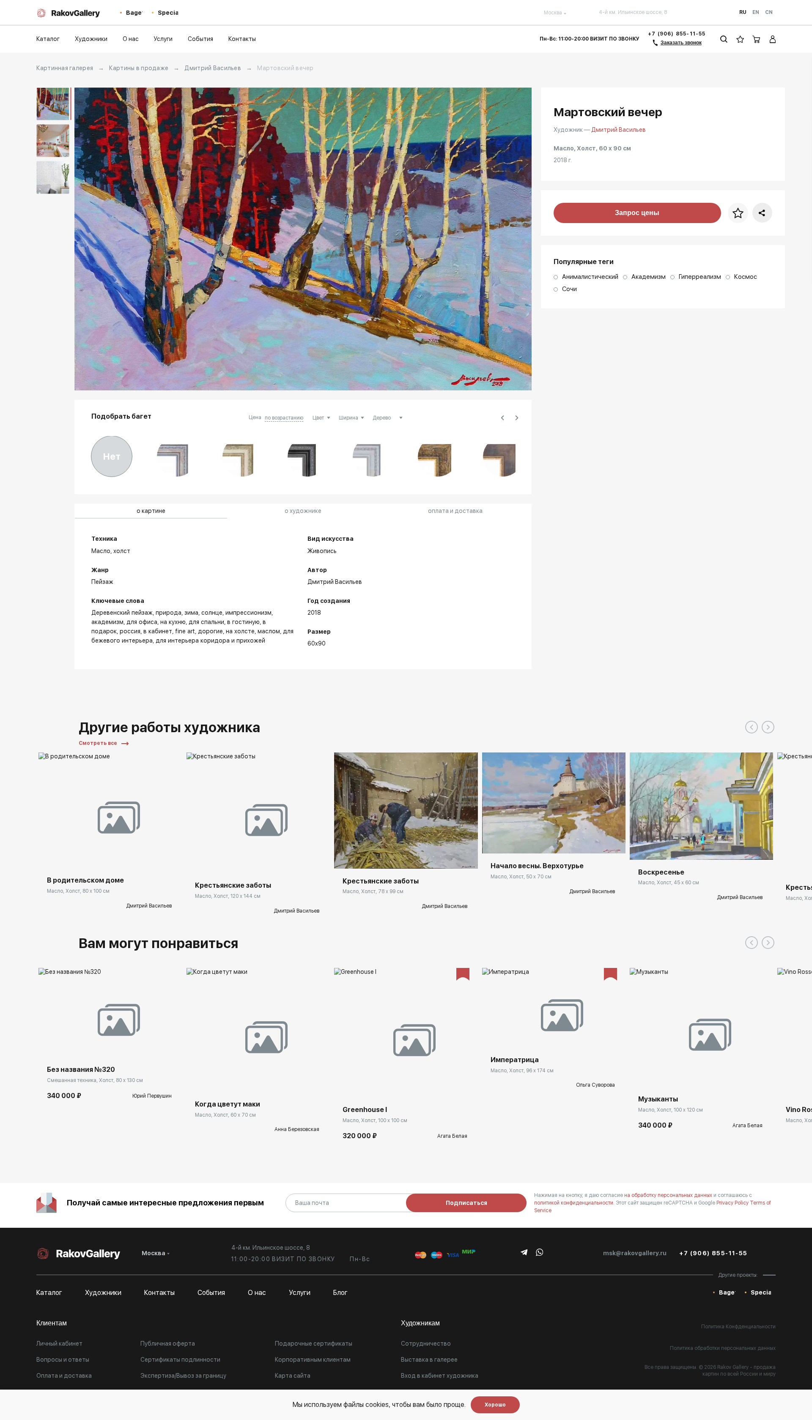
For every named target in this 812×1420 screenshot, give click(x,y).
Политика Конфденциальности (738, 1327)
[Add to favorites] (97, 855)
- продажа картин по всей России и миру (739, 1370)
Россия (130, 631)
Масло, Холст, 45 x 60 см (668, 883)
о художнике (303, 510)
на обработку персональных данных (668, 1195)
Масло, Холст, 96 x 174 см (522, 1071)
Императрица (515, 1060)
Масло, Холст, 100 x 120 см (670, 1110)
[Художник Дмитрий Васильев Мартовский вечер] (303, 238)
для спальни (206, 622)
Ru (742, 12)
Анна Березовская (296, 1129)
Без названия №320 (81, 1070)
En (755, 12)
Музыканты (658, 1099)
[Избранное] (740, 39)
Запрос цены (637, 212)
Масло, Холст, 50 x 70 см (521, 877)
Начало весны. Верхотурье (537, 866)
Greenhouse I (365, 1110)
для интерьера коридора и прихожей (210, 640)
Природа (168, 612)
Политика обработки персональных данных (723, 1348)
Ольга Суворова (595, 1085)
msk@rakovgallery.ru (635, 1253)
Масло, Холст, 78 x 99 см (373, 891)
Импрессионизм (248, 612)
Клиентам (51, 1323)
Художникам (420, 1323)
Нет (112, 456)
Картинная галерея (64, 68)
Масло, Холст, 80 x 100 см (78, 891)
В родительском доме (85, 880)
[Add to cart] (51, 1044)
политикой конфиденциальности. (575, 1203)
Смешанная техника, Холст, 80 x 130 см (95, 1080)
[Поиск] (724, 39)
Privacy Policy (733, 1203)
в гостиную (243, 622)
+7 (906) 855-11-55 (677, 34)
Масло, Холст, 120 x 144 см (228, 896)
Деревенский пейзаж (122, 612)
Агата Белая (452, 1136)
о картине (151, 510)
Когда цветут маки (227, 1104)
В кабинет (157, 631)
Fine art (185, 631)
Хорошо (495, 1405)
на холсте (240, 631)
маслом (269, 631)
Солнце (211, 612)
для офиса (141, 622)
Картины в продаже (138, 68)
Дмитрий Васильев (212, 68)
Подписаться (466, 1202)
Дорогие (210, 631)
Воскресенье (661, 872)
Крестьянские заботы (233, 885)
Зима (191, 612)
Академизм (107, 622)
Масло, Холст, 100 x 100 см (375, 1120)
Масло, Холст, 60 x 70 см (225, 1115)
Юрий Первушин (152, 1096)
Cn (769, 12)
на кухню (173, 622)
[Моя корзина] (756, 39)
